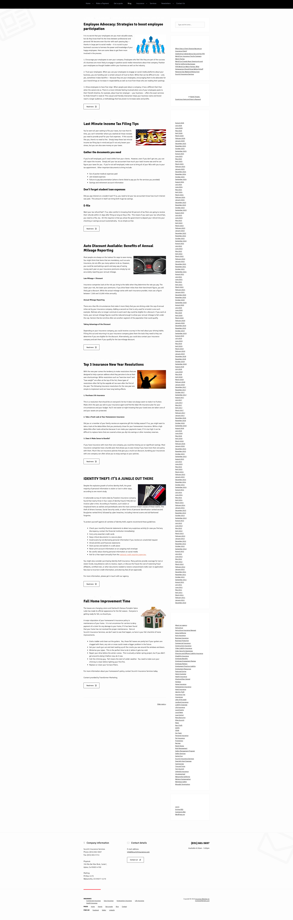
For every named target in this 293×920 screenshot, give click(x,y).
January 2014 (180, 508)
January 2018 (180, 385)
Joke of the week (180, 700)
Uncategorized (180, 774)
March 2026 (179, 136)
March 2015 (179, 472)
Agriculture (179, 628)
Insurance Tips (180, 695)
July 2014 (178, 492)
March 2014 (179, 503)
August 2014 (179, 490)
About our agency (181, 625)
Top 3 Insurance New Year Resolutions (114, 364)
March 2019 (179, 349)
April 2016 (178, 439)
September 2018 (181, 364)
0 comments (116, 119)
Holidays (178, 682)
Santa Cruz (179, 756)
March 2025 (179, 164)
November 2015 (180, 451)
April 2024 (178, 192)
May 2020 (178, 313)
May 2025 (178, 159)
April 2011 (178, 593)
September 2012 (181, 549)
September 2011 (181, 580)
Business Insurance (182, 638)
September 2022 (181, 241)
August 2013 (179, 521)
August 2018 (179, 367)
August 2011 (179, 582)
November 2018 (180, 359)
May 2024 (178, 190)
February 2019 (180, 351)
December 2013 (180, 510)
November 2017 (180, 390)
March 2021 (179, 287)
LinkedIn (112, 910)
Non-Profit (178, 725)
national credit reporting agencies (133, 554)
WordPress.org (180, 814)
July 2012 (178, 554)
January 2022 (180, 261)
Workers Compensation (183, 779)
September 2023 (181, 210)
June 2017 (179, 403)
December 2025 (180, 144)
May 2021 (178, 282)
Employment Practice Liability (185, 666)
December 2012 (180, 541)
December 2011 (180, 572)
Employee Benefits (181, 659)
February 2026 (180, 138)
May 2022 (178, 251)
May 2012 (178, 559)
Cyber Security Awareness (184, 651)
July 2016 (178, 431)
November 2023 (180, 205)
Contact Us (180, 3)
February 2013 (180, 536)
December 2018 (180, 356)
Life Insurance (180, 707)
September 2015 (181, 456)
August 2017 (179, 398)
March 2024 (179, 195)
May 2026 (178, 131)
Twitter (104, 910)
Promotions (179, 741)
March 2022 (179, 256)
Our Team (178, 733)
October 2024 (180, 177)
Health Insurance (181, 677)
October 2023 (180, 208)
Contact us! (134, 860)
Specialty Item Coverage (183, 761)
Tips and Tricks (180, 766)
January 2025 (180, 169)
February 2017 (180, 413)
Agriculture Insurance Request (185, 630)
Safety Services (180, 754)
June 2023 (179, 218)
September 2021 (181, 272)
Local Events (179, 710)
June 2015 (179, 464)
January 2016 (180, 446)
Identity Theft (179, 692)
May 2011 (178, 590)
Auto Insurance (180, 635)
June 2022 (179, 249)
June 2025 (179, 156)
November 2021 (180, 267)
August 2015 (179, 459)
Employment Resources (183, 669)
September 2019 (181, 333)
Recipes (177, 743)
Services (153, 3)
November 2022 (180, 236)
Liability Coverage (181, 705)
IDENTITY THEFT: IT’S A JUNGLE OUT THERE (118, 478)
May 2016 (178, 436)
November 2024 (180, 174)
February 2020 (180, 321)
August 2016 (179, 428)
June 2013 (179, 526)
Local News (179, 712)
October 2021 (180, 269)
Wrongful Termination (182, 784)
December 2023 (180, 202)
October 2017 (180, 392)
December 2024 (180, 172)
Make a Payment (102, 3)
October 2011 (180, 577)
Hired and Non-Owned (182, 679)
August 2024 (179, 182)
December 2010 (180, 603)
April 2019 (178, 346)
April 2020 (178, 315)
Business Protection (182, 641)
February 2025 (180, 167)
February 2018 (180, 382)
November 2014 (180, 482)
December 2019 (180, 326)
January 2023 (180, 231)
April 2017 (178, 408)
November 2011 (180, 575)
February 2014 (180, 505)
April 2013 (178, 531)
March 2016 (179, 441)
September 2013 (181, 518)
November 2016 (180, 421)
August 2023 (179, 213)
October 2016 (180, 423)
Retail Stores (179, 746)
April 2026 (178, 133)
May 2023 (178, 220)
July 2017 (178, 400)
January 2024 (180, 200)
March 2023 (179, 226)
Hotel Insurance (180, 689)
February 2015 (180, 474)
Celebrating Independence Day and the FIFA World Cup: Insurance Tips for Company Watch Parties (190, 56)
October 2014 (180, 485)
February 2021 (180, 290)
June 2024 (179, 187)
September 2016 (181, 426)
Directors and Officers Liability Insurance (189, 653)
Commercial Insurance (183, 643)
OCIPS (177, 728)
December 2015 (180, 449)
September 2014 (181, 487)
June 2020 (179, 310)
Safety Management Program (185, 751)
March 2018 (179, 380)
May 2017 (178, 405)
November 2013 (180, 513)
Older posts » (161, 704)
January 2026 (180, 141)
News (177, 723)
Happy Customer (180, 674)
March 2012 (179, 564)
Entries (179, 809)
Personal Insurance (181, 736)
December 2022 (180, 233)
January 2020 (180, 323)
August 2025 (179, 154)
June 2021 (179, 279)
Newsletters (166, 3)
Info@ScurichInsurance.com (138, 852)
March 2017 (179, 410)
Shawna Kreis (104, 18)
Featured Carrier (180, 671)
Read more (90, 107)
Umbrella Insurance (182, 772)
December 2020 (180, 295)
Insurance (140, 3)
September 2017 (181, 395)
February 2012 (180, 567)
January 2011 (180, 600)
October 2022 (180, 238)
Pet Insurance (180, 738)
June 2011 (179, 587)
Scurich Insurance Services (184, 759)
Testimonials (179, 764)
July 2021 (178, 277)
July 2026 (178, 126)
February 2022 (180, 259)
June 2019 (179, 341)
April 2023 (178, 223)
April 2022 (178, 254)
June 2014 (179, 495)
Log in (177, 807)
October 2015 (180, 454)
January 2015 (180, 477)
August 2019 (179, 336)
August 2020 (179, 305)
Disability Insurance (182, 656)
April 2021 (178, 285)
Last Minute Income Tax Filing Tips (111, 123)
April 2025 (178, 161)
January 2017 (180, 415)
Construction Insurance (183, 646)
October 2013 (180, 515)
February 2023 (180, 228)
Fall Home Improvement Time (107, 601)
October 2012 (180, 546)
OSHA (177, 730)
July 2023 (178, 215)
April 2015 (178, 469)
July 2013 (178, 523)
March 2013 (179, 533)
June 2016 (179, 433)
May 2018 (178, 374)
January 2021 (180, 292)
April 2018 (178, 377)
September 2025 (181, 151)
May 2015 (178, 467)
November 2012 (180, 544)
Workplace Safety (181, 782)
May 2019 (178, 344)
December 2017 (180, 387)
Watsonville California (182, 777)
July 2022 (178, 246)
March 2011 (179, 595)
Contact (124, 907)
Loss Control (179, 715)
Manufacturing (180, 718)
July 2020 (178, 308)
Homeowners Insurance (183, 687)
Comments (180, 812)
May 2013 (178, 528)
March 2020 (179, 318)
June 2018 (179, 372)
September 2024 (181, 179)
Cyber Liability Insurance (183, 648)
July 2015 (178, 462)
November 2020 (180, 297)
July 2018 (178, 369)
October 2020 (180, 300)
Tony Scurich (179, 769)
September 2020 (181, 303)
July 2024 (178, 185)
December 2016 (180, 418)
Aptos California (180, 633)
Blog (129, 3)
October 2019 (180, 331)
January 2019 (180, 354)
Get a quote (118, 3)
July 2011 (178, 585)
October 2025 (180, 149)
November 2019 (180, 328)
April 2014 (178, 500)
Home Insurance (180, 684)
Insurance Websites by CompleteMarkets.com (202, 900)
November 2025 (180, 146)
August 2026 (179, 123)
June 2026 (179, 128)
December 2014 (180, 480)
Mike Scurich (179, 720)
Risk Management (181, 748)
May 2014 (178, 498)
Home (88, 3)
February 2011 (180, 598)
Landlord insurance (181, 702)
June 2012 (179, 557)
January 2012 (180, 569)
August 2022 (179, 243)
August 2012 (179, 551)
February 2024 (180, 197)
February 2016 (180, 444)
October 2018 (180, 362)
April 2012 (178, 562)
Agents (100, 907)
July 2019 (178, 338)
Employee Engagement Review (185, 661)
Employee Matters (181, 664)
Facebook (96, 910)
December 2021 (180, 264)
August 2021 (179, 274)
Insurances (179, 697)
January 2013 (180, 539)
